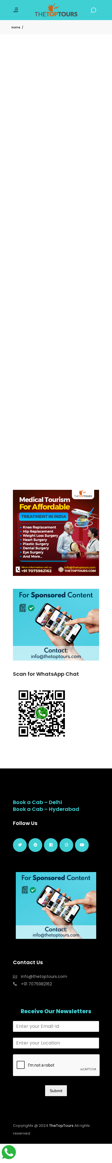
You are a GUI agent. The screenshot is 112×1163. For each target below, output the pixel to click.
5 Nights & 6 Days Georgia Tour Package (54, 155)
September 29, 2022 (34, 169)
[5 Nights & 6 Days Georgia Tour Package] (56, 98)
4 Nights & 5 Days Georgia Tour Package (55, 290)
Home (15, 27)
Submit (56, 1090)
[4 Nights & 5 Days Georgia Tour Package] (56, 232)
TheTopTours (61, 1125)
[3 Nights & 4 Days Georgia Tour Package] (56, 367)
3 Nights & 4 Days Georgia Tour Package (55, 424)
